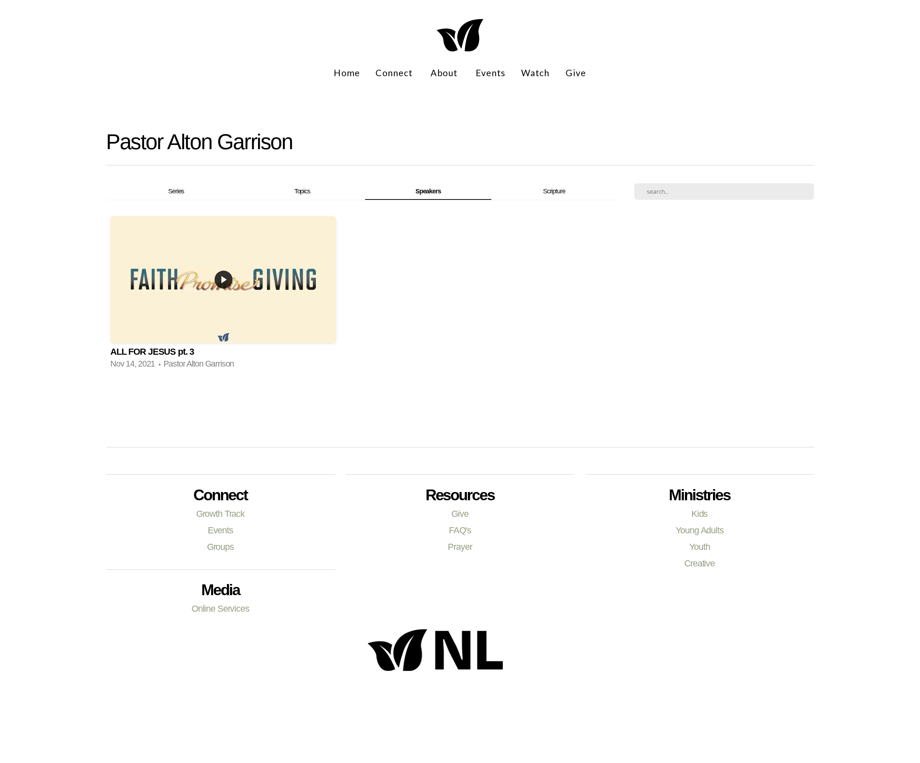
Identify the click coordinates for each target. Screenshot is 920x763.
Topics (302, 191)
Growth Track (220, 514)
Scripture (554, 191)
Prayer (460, 547)
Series (176, 191)
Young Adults (700, 530)
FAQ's (460, 530)
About (445, 72)
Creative (699, 563)
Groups (220, 547)
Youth (699, 547)
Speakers (428, 191)
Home (347, 72)
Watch (535, 72)
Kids (699, 514)
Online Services (220, 608)
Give (576, 72)
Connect (395, 72)
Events (491, 72)
